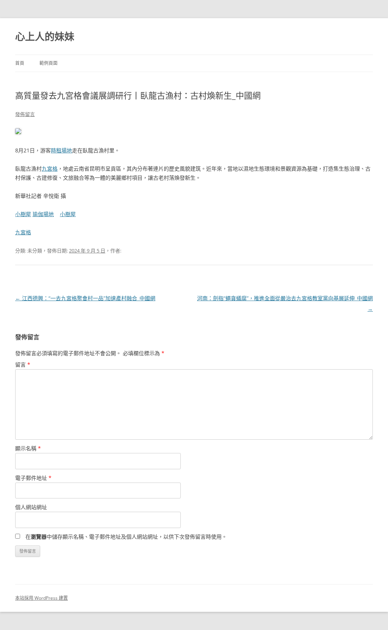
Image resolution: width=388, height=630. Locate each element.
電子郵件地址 (33, 477)
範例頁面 (48, 63)
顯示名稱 (28, 448)
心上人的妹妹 (44, 36)
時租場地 (61, 150)
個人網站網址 (31, 507)
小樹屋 (23, 214)
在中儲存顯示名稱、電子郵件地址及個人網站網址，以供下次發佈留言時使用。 (126, 536)
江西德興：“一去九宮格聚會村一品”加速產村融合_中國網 (85, 298)
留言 (22, 364)
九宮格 (50, 168)
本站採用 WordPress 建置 (41, 598)
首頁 (19, 63)
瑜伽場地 (43, 214)
